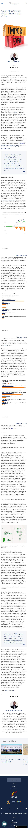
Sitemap (14, 817)
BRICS (20, 114)
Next (16, 770)
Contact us (14, 788)
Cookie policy (14, 825)
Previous (12, 770)
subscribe (14, 780)
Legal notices (14, 820)
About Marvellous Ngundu (14, 710)
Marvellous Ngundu (14, 62)
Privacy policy (14, 822)
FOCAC (16, 112)
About (14, 786)
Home (14, 783)
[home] (14, 3)
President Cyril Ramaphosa (8, 200)
